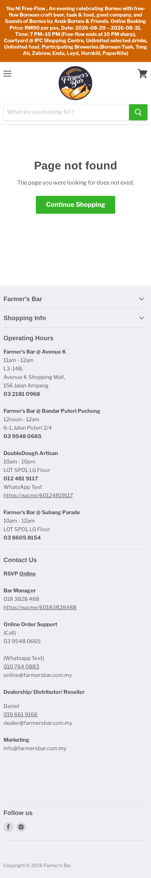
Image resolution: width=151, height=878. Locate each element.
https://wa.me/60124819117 (38, 495)
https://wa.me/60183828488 (40, 607)
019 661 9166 (21, 714)
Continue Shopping (75, 204)
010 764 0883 (21, 667)
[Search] (138, 112)
